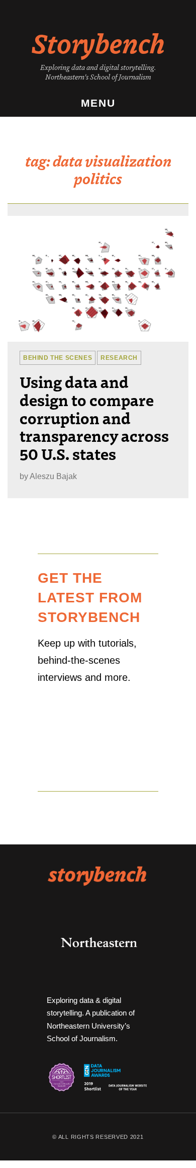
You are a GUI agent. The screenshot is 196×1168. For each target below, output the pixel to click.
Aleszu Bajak (53, 476)
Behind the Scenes (57, 357)
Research (119, 357)
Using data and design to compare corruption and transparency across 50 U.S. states (94, 417)
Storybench (98, 42)
